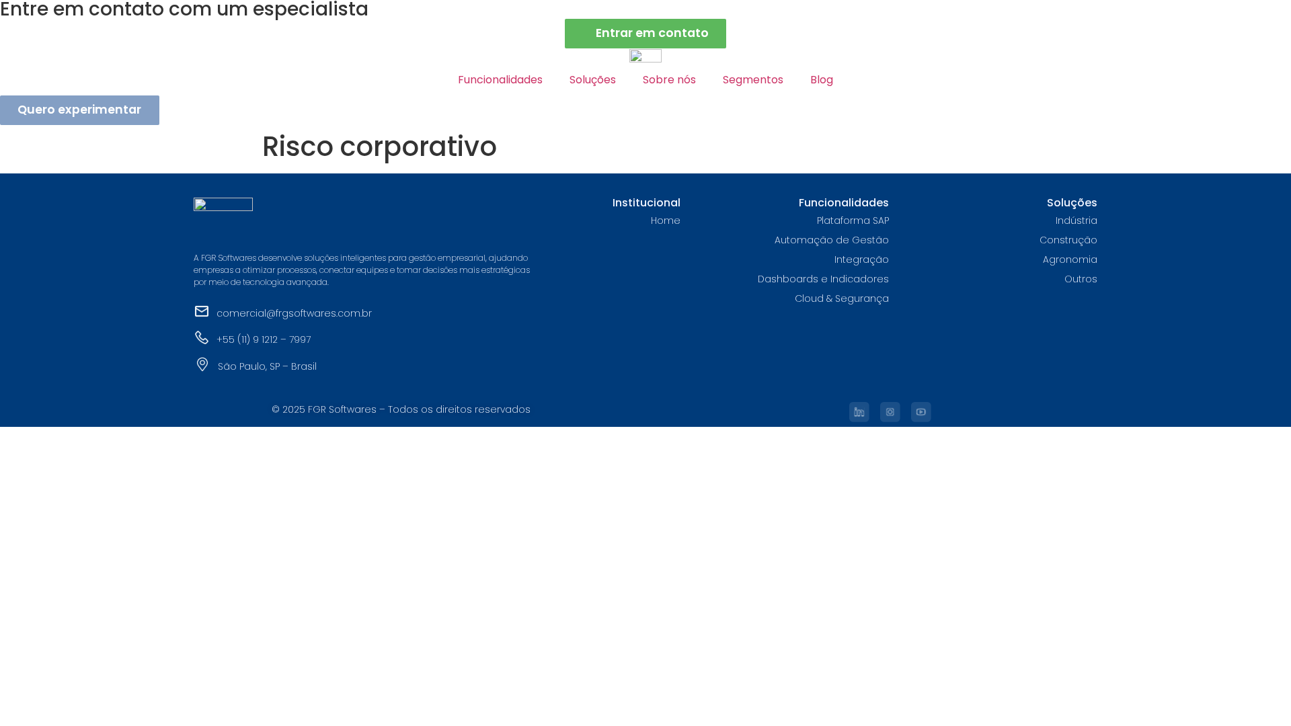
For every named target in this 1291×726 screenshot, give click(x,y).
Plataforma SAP (853, 220)
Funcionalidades (500, 79)
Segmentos (753, 79)
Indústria (1076, 220)
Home (665, 220)
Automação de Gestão (832, 240)
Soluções (593, 79)
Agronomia (1070, 259)
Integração (861, 259)
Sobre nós (669, 79)
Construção (1068, 240)
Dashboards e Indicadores (823, 279)
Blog (821, 79)
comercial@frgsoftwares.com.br (294, 313)
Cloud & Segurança (842, 298)
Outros (1080, 279)
